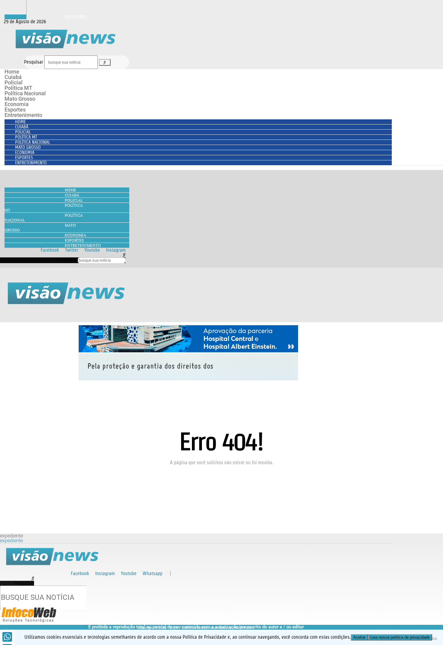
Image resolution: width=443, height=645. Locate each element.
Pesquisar (33, 61)
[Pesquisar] (104, 62)
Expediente (75, 16)
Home (12, 71)
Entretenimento (23, 115)
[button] (62, 255)
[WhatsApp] (7, 637)
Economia (17, 104)
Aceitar (359, 637)
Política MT (18, 88)
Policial (14, 82)
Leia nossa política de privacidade (400, 637)
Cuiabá (13, 77)
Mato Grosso (20, 99)
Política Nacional (25, 93)
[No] (434, 639)
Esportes (15, 109)
